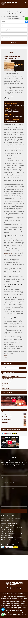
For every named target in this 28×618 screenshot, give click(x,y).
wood (6, 356)
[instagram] (17, 588)
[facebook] (7, 588)
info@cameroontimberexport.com (13, 537)
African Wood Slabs (7, 381)
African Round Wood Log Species (10, 376)
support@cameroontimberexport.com (14, 539)
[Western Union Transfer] (14, 433)
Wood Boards (5, 388)
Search (22, 368)
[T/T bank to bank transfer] (2, 433)
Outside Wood (5, 383)
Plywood (4, 386)
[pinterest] (20, 588)
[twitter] (14, 588)
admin (16, 53)
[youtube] (10, 588)
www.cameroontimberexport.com (14, 542)
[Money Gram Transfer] (8, 433)
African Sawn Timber (7, 378)
